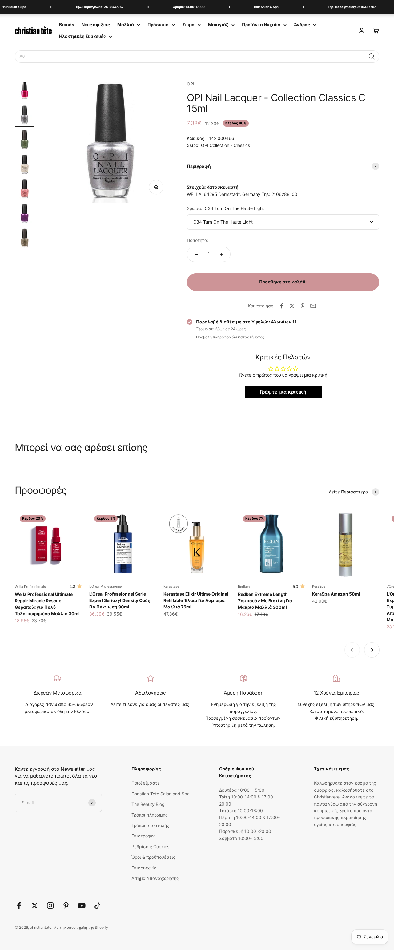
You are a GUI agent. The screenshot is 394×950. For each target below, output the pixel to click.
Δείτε (116, 704)
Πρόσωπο (158, 24)
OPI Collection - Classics (225, 145)
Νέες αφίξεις (96, 24)
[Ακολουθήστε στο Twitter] (34, 905)
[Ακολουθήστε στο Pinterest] (66, 905)
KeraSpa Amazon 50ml (336, 593)
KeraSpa (318, 586)
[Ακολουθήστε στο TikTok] (97, 905)
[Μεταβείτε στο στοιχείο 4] (24, 165)
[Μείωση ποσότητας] (196, 254)
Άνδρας (302, 24)
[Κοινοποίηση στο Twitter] (292, 306)
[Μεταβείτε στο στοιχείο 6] (24, 214)
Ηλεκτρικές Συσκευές (82, 36)
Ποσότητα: (197, 240)
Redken (244, 586)
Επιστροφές (143, 835)
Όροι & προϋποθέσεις (153, 857)
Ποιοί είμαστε (145, 783)
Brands (66, 24)
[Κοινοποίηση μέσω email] (313, 306)
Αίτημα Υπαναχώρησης (155, 878)
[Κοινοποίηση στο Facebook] (281, 306)
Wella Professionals (30, 586)
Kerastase (171, 586)
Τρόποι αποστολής (150, 825)
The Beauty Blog (148, 804)
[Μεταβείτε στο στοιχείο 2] (24, 116)
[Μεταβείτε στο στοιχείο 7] (24, 239)
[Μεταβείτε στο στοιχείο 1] (24, 91)
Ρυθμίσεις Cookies (150, 846)
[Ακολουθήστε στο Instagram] (50, 905)
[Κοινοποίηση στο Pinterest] (302, 306)
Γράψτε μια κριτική (283, 392)
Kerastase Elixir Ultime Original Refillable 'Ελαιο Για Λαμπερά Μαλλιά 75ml (195, 600)
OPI (190, 83)
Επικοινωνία (144, 867)
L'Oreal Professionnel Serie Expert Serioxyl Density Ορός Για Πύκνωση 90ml (119, 600)
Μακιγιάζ (218, 24)
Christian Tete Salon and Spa (160, 793)
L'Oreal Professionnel (106, 586)
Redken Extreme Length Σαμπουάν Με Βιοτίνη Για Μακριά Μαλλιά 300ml (265, 601)
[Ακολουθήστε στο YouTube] (82, 905)
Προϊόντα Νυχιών (261, 24)
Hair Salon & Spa (259, 7)
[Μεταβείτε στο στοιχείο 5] (24, 189)
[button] (372, 56)
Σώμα (188, 24)
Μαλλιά (125, 24)
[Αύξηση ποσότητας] (221, 254)
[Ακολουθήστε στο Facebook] (19, 905)
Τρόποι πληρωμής (149, 814)
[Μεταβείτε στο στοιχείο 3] (24, 140)
